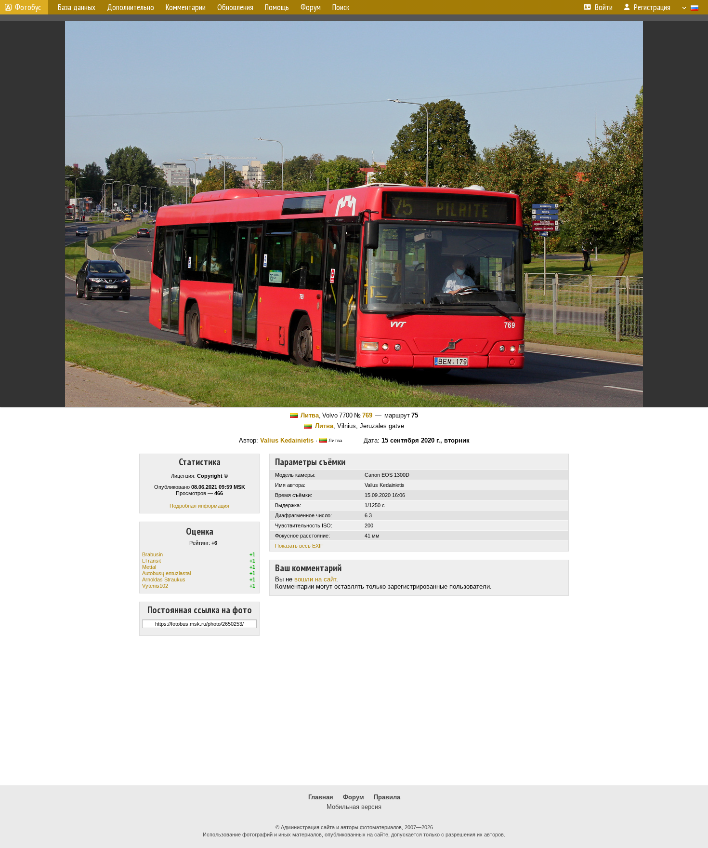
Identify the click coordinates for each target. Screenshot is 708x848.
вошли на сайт (315, 579)
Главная (320, 797)
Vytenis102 (155, 586)
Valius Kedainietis (287, 440)
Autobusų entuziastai (166, 573)
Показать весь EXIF (299, 546)
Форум (353, 797)
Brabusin (152, 554)
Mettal (149, 567)
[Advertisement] (354, 710)
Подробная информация (199, 506)
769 (367, 415)
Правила (387, 797)
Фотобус (28, 7)
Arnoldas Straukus (163, 579)
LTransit (151, 561)
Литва (310, 415)
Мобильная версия (354, 806)
